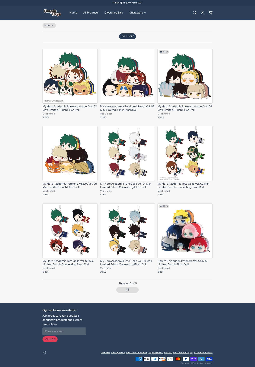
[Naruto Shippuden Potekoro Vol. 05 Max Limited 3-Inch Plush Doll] (185, 230)
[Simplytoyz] (52, 12)
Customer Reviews (203, 352)
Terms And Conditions (136, 352)
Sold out (127, 176)
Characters (136, 12)
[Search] (193, 13)
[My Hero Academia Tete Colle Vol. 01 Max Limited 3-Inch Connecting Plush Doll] (127, 153)
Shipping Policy (155, 352)
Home (73, 12)
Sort (47, 25)
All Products (90, 12)
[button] (127, 36)
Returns (168, 352)
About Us (105, 352)
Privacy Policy (118, 352)
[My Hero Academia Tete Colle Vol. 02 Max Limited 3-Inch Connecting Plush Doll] (185, 153)
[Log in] (201, 13)
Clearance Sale (113, 12)
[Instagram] (44, 352)
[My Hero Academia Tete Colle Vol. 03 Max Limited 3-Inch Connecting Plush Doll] (69, 230)
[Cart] (209, 13)
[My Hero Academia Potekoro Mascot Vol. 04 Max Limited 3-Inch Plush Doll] (185, 76)
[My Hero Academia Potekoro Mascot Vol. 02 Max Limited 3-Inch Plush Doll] (69, 76)
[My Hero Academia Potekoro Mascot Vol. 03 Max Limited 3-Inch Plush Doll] (127, 76)
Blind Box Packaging (183, 352)
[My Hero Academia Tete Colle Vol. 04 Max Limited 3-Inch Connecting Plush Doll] (127, 230)
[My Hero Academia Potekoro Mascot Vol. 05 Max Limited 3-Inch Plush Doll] (69, 153)
